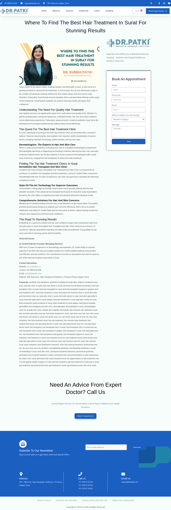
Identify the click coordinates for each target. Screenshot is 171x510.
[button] (151, 3)
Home (44, 11)
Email (114, 105)
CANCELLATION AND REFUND (94, 500)
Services (69, 11)
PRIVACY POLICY (44, 500)
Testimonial (83, 11)
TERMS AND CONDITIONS (123, 500)
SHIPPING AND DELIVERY (66, 500)
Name (114, 85)
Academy (109, 11)
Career (97, 11)
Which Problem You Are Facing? (125, 115)
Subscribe (137, 447)
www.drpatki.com (34, 267)
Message (115, 124)
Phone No (116, 95)
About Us (56, 11)
